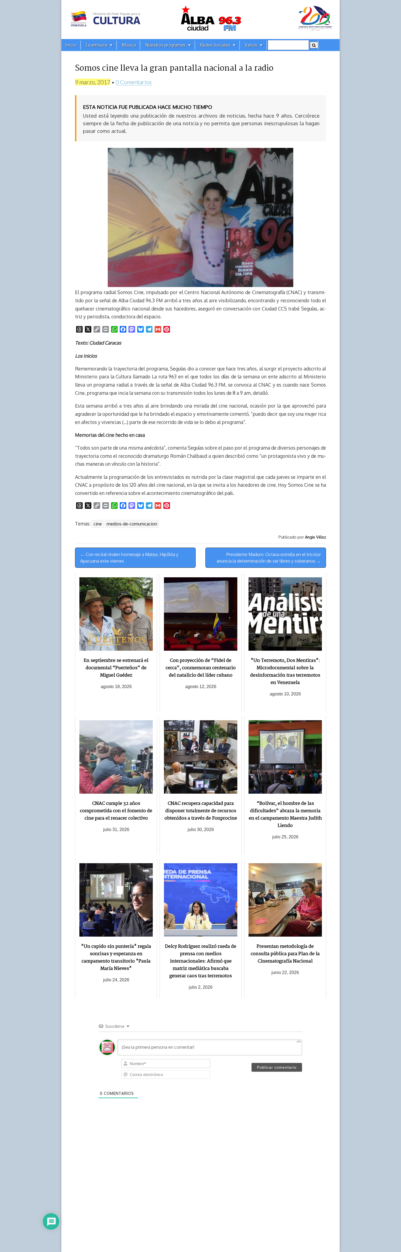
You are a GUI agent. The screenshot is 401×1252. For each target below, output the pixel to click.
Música (129, 45)
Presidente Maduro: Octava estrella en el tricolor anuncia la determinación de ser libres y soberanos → (269, 558)
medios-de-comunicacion (132, 524)
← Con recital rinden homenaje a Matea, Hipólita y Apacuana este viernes (129, 558)
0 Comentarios (134, 82)
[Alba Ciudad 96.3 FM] (200, 19)
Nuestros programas (165, 45)
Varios (251, 45)
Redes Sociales (215, 45)
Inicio (70, 45)
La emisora (96, 45)
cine (98, 524)
